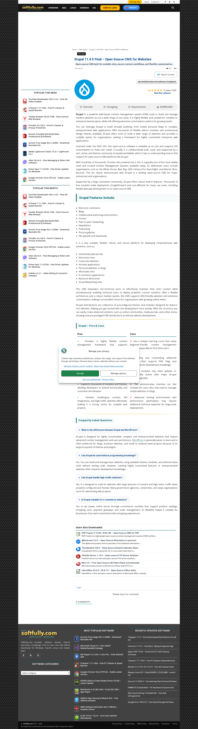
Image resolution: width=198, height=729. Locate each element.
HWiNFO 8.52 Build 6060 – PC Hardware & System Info (151, 688)
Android (84, 7)
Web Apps (83, 49)
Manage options (118, 373)
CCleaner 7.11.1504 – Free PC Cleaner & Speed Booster (151, 661)
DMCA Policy (142, 724)
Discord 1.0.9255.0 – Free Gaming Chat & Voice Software (152, 681)
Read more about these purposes (108, 366)
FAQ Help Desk (135, 2)
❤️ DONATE (131, 7)
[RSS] (170, 2)
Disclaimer (166, 724)
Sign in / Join (110, 7)
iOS (94, 7)
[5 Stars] (161, 90)
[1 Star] (149, 90)
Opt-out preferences (91, 379)
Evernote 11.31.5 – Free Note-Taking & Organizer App (150, 646)
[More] (124, 74)
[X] (174, 2)
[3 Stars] (155, 90)
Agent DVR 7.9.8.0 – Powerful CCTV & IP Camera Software (148, 653)
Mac (64, 7)
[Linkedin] (105, 74)
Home (74, 49)
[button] (173, 8)
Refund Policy (154, 724)
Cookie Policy (130, 724)
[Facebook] (165, 2)
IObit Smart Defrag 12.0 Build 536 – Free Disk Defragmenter (147, 694)
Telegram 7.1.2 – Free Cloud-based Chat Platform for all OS (152, 638)
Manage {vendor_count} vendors (78, 366)
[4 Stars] (158, 90)
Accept (80, 373)
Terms (174, 724)
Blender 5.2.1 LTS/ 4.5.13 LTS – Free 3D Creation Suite (151, 667)
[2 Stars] (152, 90)
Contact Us (155, 2)
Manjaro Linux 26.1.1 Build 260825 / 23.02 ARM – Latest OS (151, 673)
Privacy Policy (108, 379)
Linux (73, 7)
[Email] (118, 74)
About (147, 2)
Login (78, 587)
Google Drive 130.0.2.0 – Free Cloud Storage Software (151, 702)
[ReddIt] (112, 74)
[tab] (86, 107)
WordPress (138, 440)
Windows (53, 7)
